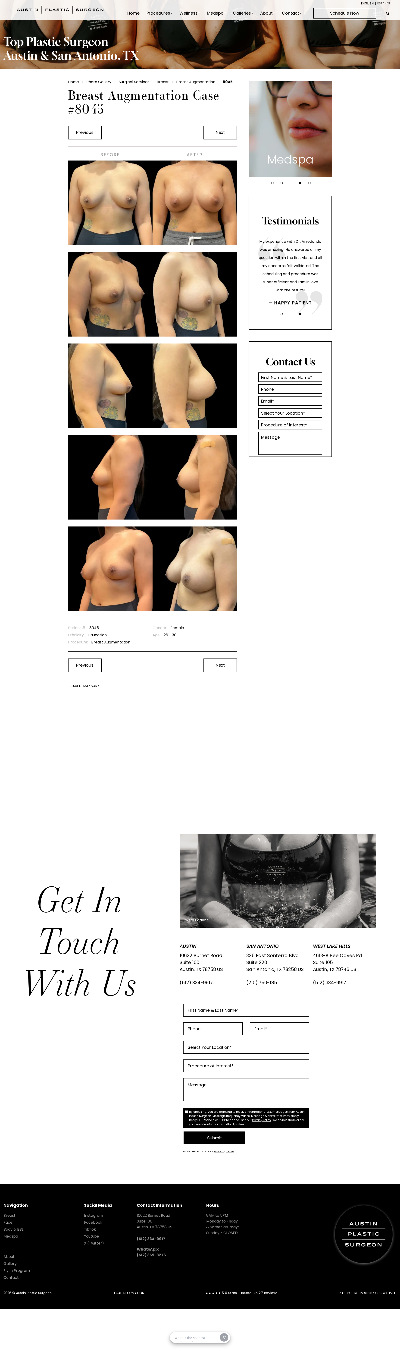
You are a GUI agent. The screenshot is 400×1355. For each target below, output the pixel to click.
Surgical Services (134, 82)
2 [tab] (282, 183)
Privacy (219, 1151)
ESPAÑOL (384, 3)
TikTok (90, 1229)
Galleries (242, 13)
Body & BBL (13, 1229)
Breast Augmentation (195, 82)
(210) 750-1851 (262, 982)
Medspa (215, 13)
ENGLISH (367, 3)
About (266, 13)
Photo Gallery (98, 82)
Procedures (158, 13)
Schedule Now (344, 13)
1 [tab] (272, 183)
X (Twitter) (94, 1243)
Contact (290, 13)
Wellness (188, 13)
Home (133, 13)
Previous (85, 132)
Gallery (10, 1263)
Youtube (91, 1236)
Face (7, 1222)
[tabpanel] (290, 129)
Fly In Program (16, 1270)
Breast (163, 82)
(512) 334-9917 (196, 982)
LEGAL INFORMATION (128, 1293)
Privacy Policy (261, 1120)
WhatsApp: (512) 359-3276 (151, 1252)
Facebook (93, 1222)
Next (220, 132)
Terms (230, 1151)
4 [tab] (300, 183)
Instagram (93, 1215)
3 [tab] (291, 183)
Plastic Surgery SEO (354, 1293)
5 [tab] (309, 183)
